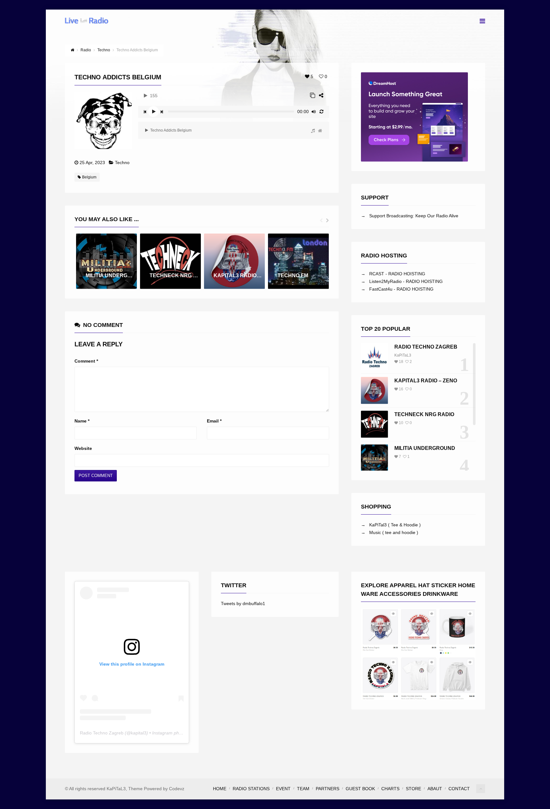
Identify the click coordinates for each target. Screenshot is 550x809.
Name (81, 420)
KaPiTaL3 (402, 355)
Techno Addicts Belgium (170, 130)
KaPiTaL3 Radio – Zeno (425, 380)
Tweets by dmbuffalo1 (243, 603)
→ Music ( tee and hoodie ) (389, 532)
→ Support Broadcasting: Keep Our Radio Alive (409, 215)
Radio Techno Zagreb (425, 347)
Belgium (89, 177)
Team (303, 788)
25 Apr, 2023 (92, 162)
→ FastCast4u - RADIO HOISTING (397, 289)
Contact (459, 788)
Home (219, 788)
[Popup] (312, 95)
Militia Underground (424, 448)
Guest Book (360, 788)
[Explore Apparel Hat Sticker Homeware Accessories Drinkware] (418, 654)
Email (214, 420)
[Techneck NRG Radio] (374, 424)
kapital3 (138, 732)
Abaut (434, 788)
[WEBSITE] (320, 130)
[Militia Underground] (374, 458)
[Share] (321, 95)
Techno (122, 162)
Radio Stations (251, 788)
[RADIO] (313, 130)
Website (83, 448)
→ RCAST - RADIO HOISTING (393, 273)
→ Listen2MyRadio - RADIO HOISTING (402, 281)
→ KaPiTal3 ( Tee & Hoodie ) (391, 524)
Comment (86, 361)
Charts (390, 788)
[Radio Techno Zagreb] (374, 356)
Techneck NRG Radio (424, 414)
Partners (327, 788)
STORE (413, 788)
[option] (106, 261)
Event (283, 788)
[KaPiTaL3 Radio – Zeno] (374, 390)
